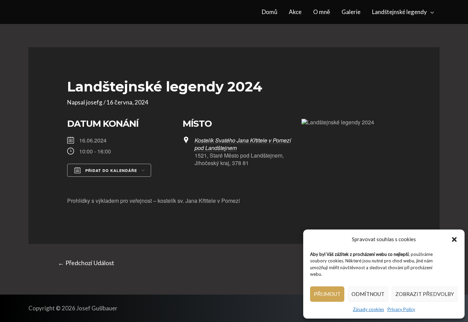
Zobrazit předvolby (424, 294)
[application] (430, 12)
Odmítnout (368, 294)
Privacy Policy (401, 309)
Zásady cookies (368, 309)
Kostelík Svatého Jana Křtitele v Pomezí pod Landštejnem (243, 144)
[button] (454, 239)
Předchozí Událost (86, 263)
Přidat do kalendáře (110, 170)
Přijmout (327, 294)
